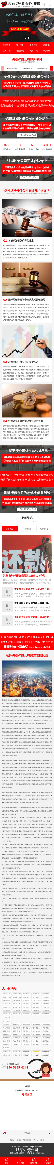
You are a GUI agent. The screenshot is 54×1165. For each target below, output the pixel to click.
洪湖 (42, 1140)
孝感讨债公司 (45, 997)
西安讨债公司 (6, 1055)
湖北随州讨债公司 (27, 997)
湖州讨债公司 (26, 1051)
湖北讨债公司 (6, 1021)
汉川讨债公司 (16, 1007)
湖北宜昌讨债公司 (17, 997)
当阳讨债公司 (26, 1013)
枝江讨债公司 (45, 1010)
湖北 (36, 1140)
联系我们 (47, 51)
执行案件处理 (12, 68)
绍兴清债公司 (36, 1051)
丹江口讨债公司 (46, 1007)
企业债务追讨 (42, 68)
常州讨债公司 (36, 1055)
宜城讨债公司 (16, 1013)
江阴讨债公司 (16, 1051)
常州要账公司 (16, 1055)
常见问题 (44, 529)
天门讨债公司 (16, 1004)
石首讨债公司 (26, 1010)
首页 (19, 1140)
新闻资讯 (47, 45)
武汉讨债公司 (6, 994)
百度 (22, 1153)
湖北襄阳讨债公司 (37, 994)
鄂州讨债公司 (36, 997)
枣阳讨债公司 (26, 1000)
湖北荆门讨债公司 (17, 994)
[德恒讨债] (21, 4)
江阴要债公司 (6, 1051)
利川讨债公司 (6, 1017)
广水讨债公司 (16, 1010)
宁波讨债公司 (45, 1051)
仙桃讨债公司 (6, 1004)
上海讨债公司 (45, 1055)
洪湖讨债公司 (6, 1007)
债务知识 (9, 529)
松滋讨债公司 (36, 1007)
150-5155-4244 (27, 135)
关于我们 (20, 45)
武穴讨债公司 (6, 1010)
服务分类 (7, 51)
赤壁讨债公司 (26, 1007)
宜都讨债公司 (45, 1013)
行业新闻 (27, 529)
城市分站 (34, 51)
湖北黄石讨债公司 (7, 997)
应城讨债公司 (6, 1013)
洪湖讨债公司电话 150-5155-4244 (27, 646)
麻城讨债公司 (45, 1004)
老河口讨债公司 (37, 1000)
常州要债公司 (26, 1055)
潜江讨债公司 (36, 1004)
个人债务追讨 (27, 68)
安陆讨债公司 (36, 1013)
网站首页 (7, 45)
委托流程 (20, 51)
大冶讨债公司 (36, 1010)
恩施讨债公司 (45, 1000)
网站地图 (14, 1153)
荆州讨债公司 (45, 994)
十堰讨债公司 (16, 1000)
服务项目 (34, 45)
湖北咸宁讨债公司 (27, 994)
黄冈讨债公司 (6, 1000)
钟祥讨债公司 (26, 1004)
